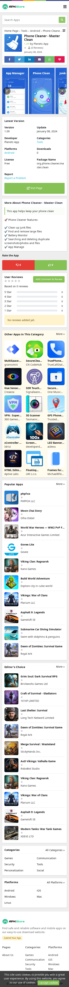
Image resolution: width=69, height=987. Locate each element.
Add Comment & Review (49, 279)
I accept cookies (48, 982)
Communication (46, 858)
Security (9, 864)
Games (8, 858)
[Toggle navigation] (65, 7)
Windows (10, 896)
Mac (39, 896)
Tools (24, 31)
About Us (7, 955)
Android (35, 31)
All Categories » (55, 850)
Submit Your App (12, 938)
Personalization (13, 870)
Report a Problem (15, 178)
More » (60, 334)
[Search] (62, 20)
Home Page (11, 31)
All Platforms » (56, 882)
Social (40, 870)
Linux (7, 902)
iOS (39, 890)
